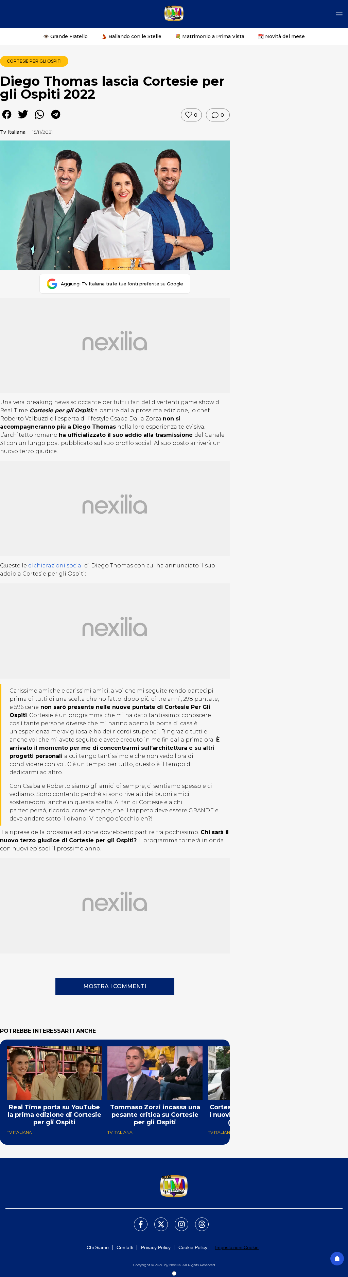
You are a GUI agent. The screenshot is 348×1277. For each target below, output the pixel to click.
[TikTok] (198, 1220)
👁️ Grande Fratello (65, 36)
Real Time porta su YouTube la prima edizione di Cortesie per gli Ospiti (54, 1115)
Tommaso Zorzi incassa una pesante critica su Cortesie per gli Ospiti (155, 1115)
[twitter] (23, 119)
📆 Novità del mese (281, 36)
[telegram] (56, 119)
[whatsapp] (39, 119)
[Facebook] (136, 1220)
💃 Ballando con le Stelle (131, 36)
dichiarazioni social (55, 565)
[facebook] (7, 119)
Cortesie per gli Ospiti (34, 61)
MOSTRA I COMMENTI (114, 986)
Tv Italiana (12, 132)
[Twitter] (157, 1220)
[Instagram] (177, 1220)
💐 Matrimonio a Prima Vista (209, 36)
